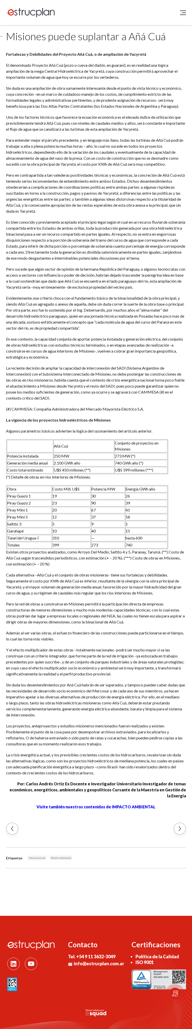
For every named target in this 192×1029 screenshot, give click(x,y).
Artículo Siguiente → (180, 828)
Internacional (37, 857)
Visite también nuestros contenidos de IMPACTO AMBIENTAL (96, 806)
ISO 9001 (145, 962)
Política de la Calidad (157, 956)
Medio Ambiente (61, 857)
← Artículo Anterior (12, 828)
